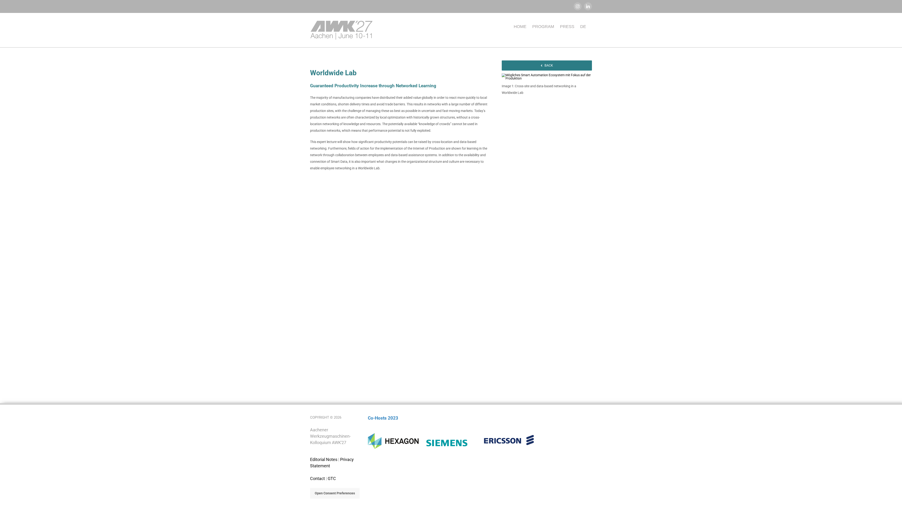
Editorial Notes (323, 459)
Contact (317, 478)
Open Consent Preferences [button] (335, 493)
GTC (332, 478)
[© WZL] (547, 75)
